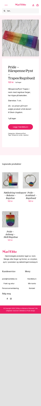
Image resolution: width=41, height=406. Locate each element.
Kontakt (32, 288)
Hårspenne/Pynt (21, 133)
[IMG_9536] (20, 38)
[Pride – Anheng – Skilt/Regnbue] (10, 213)
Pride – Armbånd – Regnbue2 (31, 195)
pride (20, 135)
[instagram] (11, 299)
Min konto (32, 284)
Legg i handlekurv (20, 127)
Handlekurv (32, 279)
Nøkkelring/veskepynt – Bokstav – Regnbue (15, 195)
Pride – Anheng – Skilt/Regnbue (11, 234)
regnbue (25, 135)
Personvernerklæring (10, 288)
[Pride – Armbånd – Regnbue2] (31, 174)
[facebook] (7, 299)
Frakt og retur (9, 284)
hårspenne (15, 135)
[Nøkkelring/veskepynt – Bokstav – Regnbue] (10, 174)
